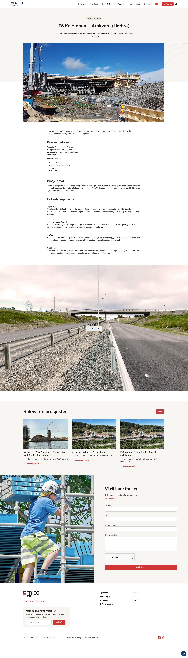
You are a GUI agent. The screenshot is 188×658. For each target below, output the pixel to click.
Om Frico (147, 4)
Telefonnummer (111, 525)
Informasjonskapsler (92, 638)
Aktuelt (136, 593)
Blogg (130, 4)
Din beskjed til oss (111, 535)
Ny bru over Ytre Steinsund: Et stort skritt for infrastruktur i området (45, 454)
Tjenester (104, 593)
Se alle (160, 411)
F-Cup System (108, 4)
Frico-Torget (94, 4)
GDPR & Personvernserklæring (70, 638)
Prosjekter (121, 4)
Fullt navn (109, 505)
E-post (107, 515)
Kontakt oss (168, 4)
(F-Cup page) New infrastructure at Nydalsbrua (138, 454)
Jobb (138, 4)
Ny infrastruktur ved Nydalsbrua (88, 452)
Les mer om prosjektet (32, 463)
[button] (141, 567)
